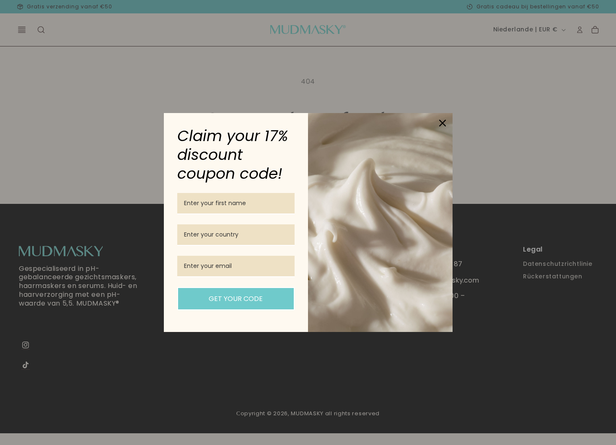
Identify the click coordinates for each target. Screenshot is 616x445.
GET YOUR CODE (236, 299)
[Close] (442, 123)
